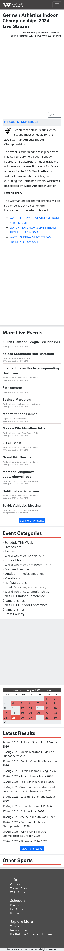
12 (22, 708)
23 (55, 713)
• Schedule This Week (18, 542)
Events (14, 905)
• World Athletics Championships (26, 592)
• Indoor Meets (13, 560)
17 (5, 713)
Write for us (18, 892)
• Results (9, 551)
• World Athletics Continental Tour (27, 565)
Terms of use (18, 888)
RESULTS (11, 122)
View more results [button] (32, 848)
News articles (18, 930)
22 (46, 713)
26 (22, 717)
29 (46, 717)
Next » (49, 690)
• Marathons (11, 578)
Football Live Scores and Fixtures (31, 934)
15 (46, 708)
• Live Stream (12, 547)
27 (30, 717)
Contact (15, 884)
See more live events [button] (32, 520)
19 (22, 713)
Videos (14, 926)
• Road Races (24, 587)
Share (56, 115)
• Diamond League (16, 569)
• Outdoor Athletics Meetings (23, 574)
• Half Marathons (15, 583)
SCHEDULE (30, 122)
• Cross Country (13, 614)
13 (30, 708)
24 (5, 717)
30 (55, 717)
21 (38, 713)
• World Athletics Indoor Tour (23, 556)
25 (13, 717)
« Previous (16, 690)
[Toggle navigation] (57, 4)
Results (15, 913)
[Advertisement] (32, 74)
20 (30, 713)
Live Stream (17, 909)
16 (55, 708)
